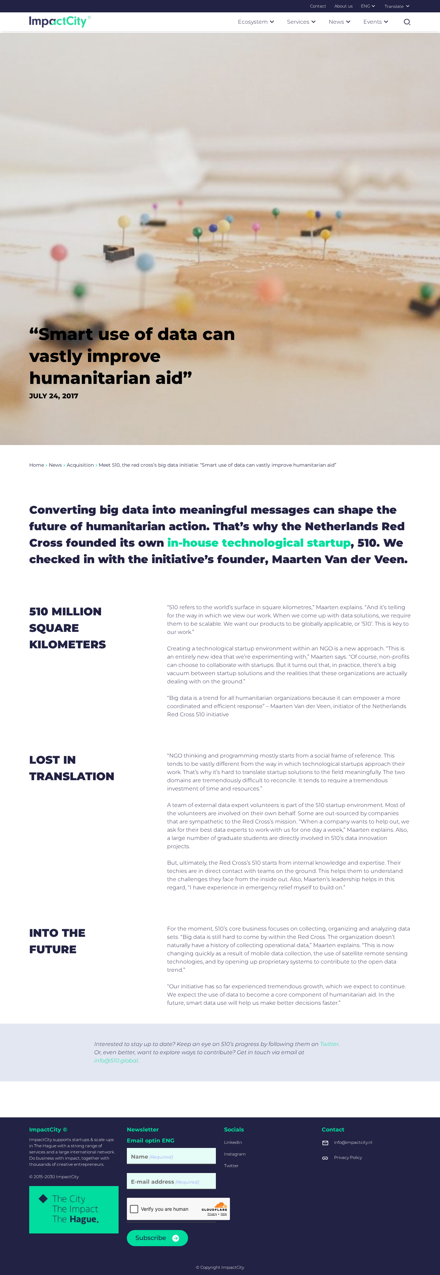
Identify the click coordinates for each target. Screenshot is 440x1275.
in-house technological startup (259, 542)
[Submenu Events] (386, 22)
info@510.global (116, 1060)
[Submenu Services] (313, 22)
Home (36, 465)
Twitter (329, 1044)
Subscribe (150, 1238)
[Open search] (407, 22)
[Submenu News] (348, 22)
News (55, 465)
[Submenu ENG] (373, 6)
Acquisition (80, 465)
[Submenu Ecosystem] (272, 22)
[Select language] (408, 6)
